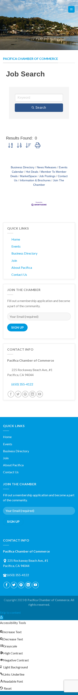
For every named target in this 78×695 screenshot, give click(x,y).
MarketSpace (28, 176)
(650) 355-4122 (22, 384)
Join (14, 260)
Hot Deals (32, 171)
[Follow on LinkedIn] (32, 394)
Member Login (47, 3)
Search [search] (40, 107)
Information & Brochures (35, 180)
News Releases (46, 167)
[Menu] (71, 9)
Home (15, 239)
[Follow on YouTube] (39, 394)
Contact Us (30, 3)
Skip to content (10, 612)
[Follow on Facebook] (11, 394)
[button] (10, 145)
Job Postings (47, 176)
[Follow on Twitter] (18, 394)
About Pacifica (21, 267)
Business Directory (22, 167)
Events (16, 246)
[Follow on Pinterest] (25, 394)
